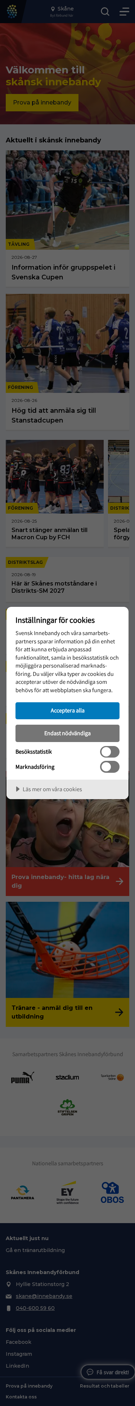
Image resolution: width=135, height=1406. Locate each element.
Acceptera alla (68, 710)
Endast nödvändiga (67, 733)
